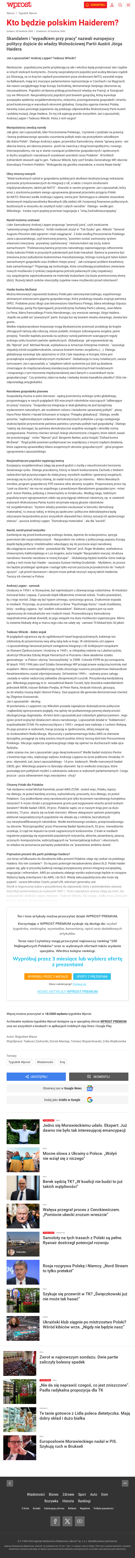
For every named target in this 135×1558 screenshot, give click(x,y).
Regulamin (85, 1508)
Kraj (62, 1062)
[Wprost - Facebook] (55, 1521)
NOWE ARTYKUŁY (67, 991)
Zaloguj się (79, 984)
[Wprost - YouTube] (80, 1521)
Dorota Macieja (59, 1041)
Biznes (53, 1494)
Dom (104, 1494)
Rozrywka (51, 1501)
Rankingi (84, 1501)
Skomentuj (101, 1077)
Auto (93, 1494)
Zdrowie (68, 1494)
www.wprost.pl (105, 1549)
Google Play (103, 1026)
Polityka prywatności (103, 1508)
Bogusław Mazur (26, 1036)
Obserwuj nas (62, 1088)
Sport (82, 1494)
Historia (68, 1501)
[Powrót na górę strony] (125, 1483)
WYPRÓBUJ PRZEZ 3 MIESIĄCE (48, 977)
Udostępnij (39, 1077)
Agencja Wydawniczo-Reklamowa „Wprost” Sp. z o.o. (61, 1541)
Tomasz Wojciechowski (86, 1041)
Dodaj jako (62, 1100)
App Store (87, 1026)
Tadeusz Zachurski (36, 1041)
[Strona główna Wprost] (19, 5)
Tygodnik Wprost (19, 1062)
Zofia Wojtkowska (114, 1041)
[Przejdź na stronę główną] (3, 5)
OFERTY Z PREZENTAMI (92, 977)
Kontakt (36, 1508)
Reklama (72, 1508)
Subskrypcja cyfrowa (54, 1508)
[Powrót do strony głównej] (10, 1483)
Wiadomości (45, 1062)
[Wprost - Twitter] (67, 1521)
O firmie (25, 1508)
